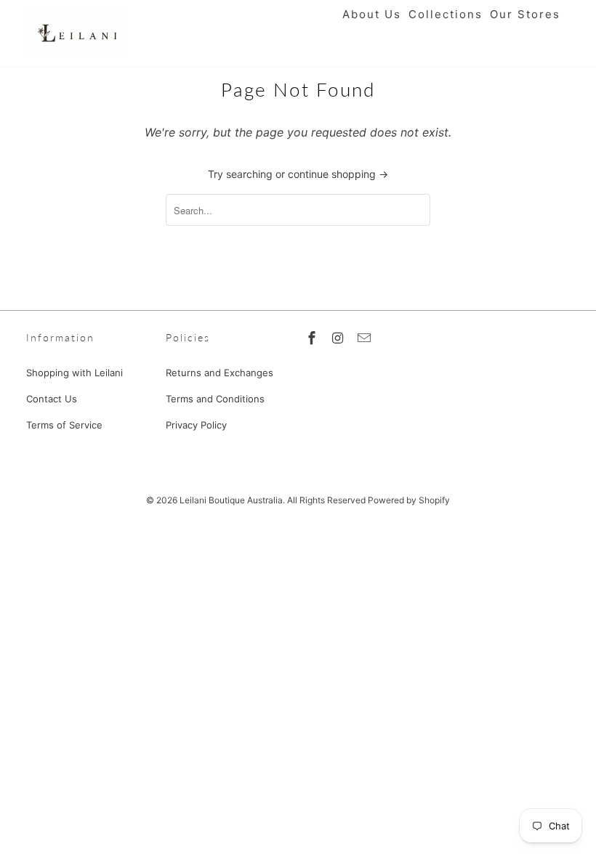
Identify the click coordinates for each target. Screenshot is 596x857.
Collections (445, 14)
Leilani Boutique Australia (231, 500)
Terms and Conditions (215, 399)
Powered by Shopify (409, 500)
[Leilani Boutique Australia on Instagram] (339, 338)
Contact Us (51, 399)
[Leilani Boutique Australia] (77, 33)
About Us (371, 14)
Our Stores (525, 14)
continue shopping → (338, 174)
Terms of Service (64, 425)
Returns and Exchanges (219, 372)
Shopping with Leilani (74, 372)
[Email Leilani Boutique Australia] (366, 338)
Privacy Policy (196, 425)
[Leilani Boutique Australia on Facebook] (313, 338)
